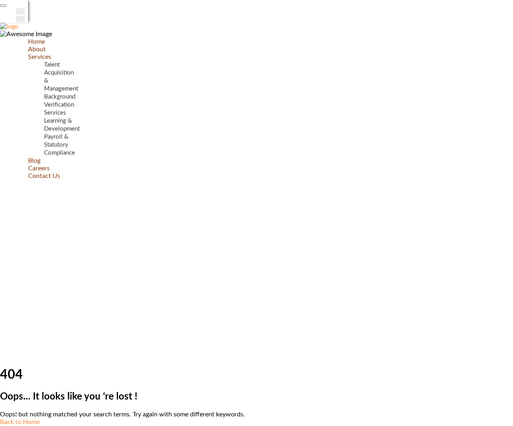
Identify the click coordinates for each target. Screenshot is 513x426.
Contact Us (44, 176)
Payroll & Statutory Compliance (59, 145)
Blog (34, 160)
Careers (39, 168)
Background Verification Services (59, 105)
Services (39, 57)
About (37, 49)
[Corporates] (9, 26)
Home (36, 41)
